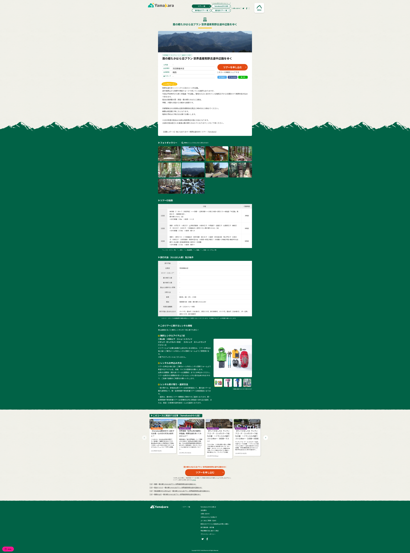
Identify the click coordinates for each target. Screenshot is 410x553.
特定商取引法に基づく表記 (210, 531)
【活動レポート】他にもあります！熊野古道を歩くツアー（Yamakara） (189, 131)
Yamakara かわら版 (207, 507)
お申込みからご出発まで (209, 517)
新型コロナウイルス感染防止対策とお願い (215, 524)
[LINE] (243, 77)
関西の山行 (158, 494)
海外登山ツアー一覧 (201, 10)
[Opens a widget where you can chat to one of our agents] (8, 549)
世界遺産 (165, 55)
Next (265, 437)
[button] (259, 8)
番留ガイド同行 (186, 55)
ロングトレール (175, 55)
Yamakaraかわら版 (221, 6)
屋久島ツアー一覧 (221, 10)
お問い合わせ (236, 8)
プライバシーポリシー (208, 534)
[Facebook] (246, 8)
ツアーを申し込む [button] (232, 67)
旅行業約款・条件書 (207, 527)
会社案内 (204, 510)
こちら (194, 480)
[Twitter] (243, 8)
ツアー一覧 (201, 6)
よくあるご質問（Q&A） (209, 520)
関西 (155, 484)
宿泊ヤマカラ (158, 487)
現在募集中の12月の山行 (162, 491)
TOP (151, 484)
